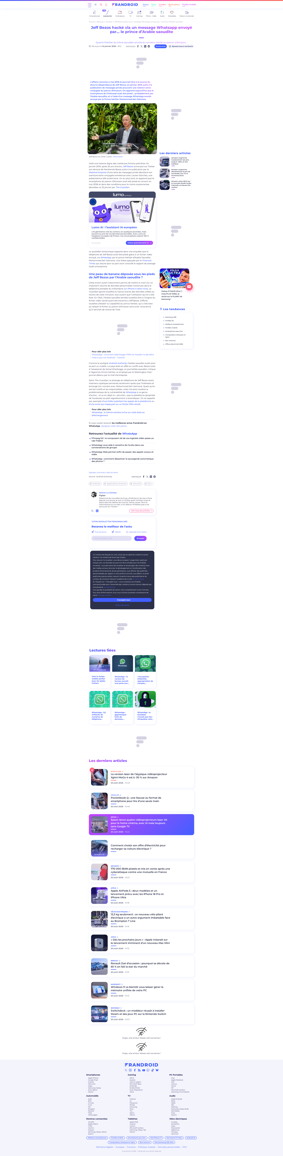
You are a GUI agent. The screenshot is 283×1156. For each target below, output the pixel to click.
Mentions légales (104, 1147)
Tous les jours (100, 532)
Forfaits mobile (171, 328)
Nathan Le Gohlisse (108, 493)
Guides (162, 4)
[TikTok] (152, 1070)
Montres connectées (96, 1119)
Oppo (90, 1086)
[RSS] (139, 1070)
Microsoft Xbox (135, 1084)
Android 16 (191, 1138)
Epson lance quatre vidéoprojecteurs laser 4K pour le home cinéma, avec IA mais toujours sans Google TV (139, 823)
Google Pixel (93, 1080)
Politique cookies (104, 595)
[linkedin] (97, 511)
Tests (153, 4)
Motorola (91, 1084)
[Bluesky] (157, 1070)
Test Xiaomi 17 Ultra (174, 1138)
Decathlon (175, 1124)
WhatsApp (105, 257)
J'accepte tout (123, 600)
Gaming (132, 1075)
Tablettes (132, 1119)
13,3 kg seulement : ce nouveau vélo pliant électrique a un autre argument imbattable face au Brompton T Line (140, 918)
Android (96, 484)
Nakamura (175, 1130)
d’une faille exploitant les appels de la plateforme (126, 401)
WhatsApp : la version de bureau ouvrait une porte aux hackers (121, 680)
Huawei (91, 1082)
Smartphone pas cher (174, 331)
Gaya (173, 1126)
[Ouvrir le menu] (90, 5)
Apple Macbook (177, 1080)
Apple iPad (134, 1122)
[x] (92, 511)
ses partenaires (109, 587)
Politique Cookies (146, 1147)
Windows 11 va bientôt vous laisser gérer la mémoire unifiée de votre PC (137, 989)
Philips (132, 1105)
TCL (131, 1111)
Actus (145, 4)
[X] (126, 1070)
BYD (90, 1101)
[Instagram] (130, 1070)
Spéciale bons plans (138, 532)
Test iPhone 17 (156, 1138)
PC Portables (176, 1075)
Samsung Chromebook (180, 1092)
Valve (132, 1092)
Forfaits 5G (169, 321)
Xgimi (132, 1113)
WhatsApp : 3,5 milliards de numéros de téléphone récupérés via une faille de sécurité (99, 715)
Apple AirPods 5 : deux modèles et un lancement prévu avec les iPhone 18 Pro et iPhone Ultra (137, 894)
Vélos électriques (178, 1119)
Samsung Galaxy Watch (97, 1132)
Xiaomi (91, 1092)
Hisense (133, 1099)
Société (151, 484)
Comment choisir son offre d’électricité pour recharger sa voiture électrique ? (138, 847)
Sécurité (137, 484)
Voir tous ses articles (140, 511)
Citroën (91, 1103)
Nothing (174, 1107)
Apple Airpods (176, 1099)
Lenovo (174, 1084)
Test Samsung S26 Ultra (164, 1142)
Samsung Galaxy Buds (180, 1109)
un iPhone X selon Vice (135, 289)
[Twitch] (148, 1070)
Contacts (131, 1147)
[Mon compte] (106, 4)
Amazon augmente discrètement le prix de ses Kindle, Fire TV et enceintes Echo (180, 173)
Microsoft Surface (178, 1090)
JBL (172, 1105)
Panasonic (134, 1103)
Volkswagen (92, 1115)
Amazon (109, 22)
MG (89, 1107)
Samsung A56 (170, 317)
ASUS (132, 1078)
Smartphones (93, 1075)
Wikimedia (118, 157)
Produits (115, 795)
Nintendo (133, 1086)
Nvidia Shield (135, 1088)
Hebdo (117, 532)
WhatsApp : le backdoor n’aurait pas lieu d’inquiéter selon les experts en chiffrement (145, 715)
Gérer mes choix (122, 605)
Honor (173, 1086)
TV (129, 1096)
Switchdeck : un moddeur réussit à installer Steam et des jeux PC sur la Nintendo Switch (138, 1012)
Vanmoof (174, 1134)
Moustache (175, 1128)
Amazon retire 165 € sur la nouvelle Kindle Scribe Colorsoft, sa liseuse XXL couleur (181, 184)
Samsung (133, 1107)
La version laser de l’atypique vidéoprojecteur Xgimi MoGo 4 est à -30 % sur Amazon (139, 776)
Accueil (92, 22)
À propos (120, 1147)
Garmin (91, 1128)
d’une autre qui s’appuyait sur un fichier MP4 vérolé (114, 404)
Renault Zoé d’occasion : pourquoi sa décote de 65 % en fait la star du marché (140, 965)
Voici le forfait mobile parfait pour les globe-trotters (99, 679)
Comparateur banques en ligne (122, 1142)
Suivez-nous (160, 46)
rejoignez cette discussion (114, 426)
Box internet (170, 341)
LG (131, 1101)
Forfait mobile (189, 4)
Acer (173, 1078)
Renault (91, 1111)
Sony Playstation (136, 1090)
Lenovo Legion (135, 1082)
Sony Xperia (92, 1090)
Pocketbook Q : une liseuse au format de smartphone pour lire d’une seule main (136, 799)
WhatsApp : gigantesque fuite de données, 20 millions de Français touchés (122, 715)
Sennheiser (175, 1111)
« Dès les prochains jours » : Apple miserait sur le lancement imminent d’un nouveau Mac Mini (140, 941)
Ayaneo (132, 1080)
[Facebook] (135, 1070)
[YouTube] (143, 1070)
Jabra (173, 1103)
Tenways (174, 1132)
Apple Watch (93, 1124)
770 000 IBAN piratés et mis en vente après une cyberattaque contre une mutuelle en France (140, 870)
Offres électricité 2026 (174, 344)
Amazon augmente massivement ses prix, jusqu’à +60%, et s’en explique (180, 161)
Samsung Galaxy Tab (138, 1130)
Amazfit (91, 1122)
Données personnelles (169, 1147)
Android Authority (104, 477)
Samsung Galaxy (94, 1088)
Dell (172, 1082)
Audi (90, 1099)
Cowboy (174, 1122)
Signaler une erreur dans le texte (103, 472)
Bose (173, 1101)
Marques (100, 22)
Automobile (92, 1096)
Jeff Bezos (128, 166)
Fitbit (90, 1126)
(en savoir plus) (138, 579)
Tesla (90, 1113)
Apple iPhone (93, 1078)
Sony (132, 1109)
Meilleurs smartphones (174, 324)
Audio (172, 1096)
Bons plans (174, 4)
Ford (90, 1105)
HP (172, 1088)
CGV (185, 1147)
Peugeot (91, 1109)
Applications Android (116, 484)
